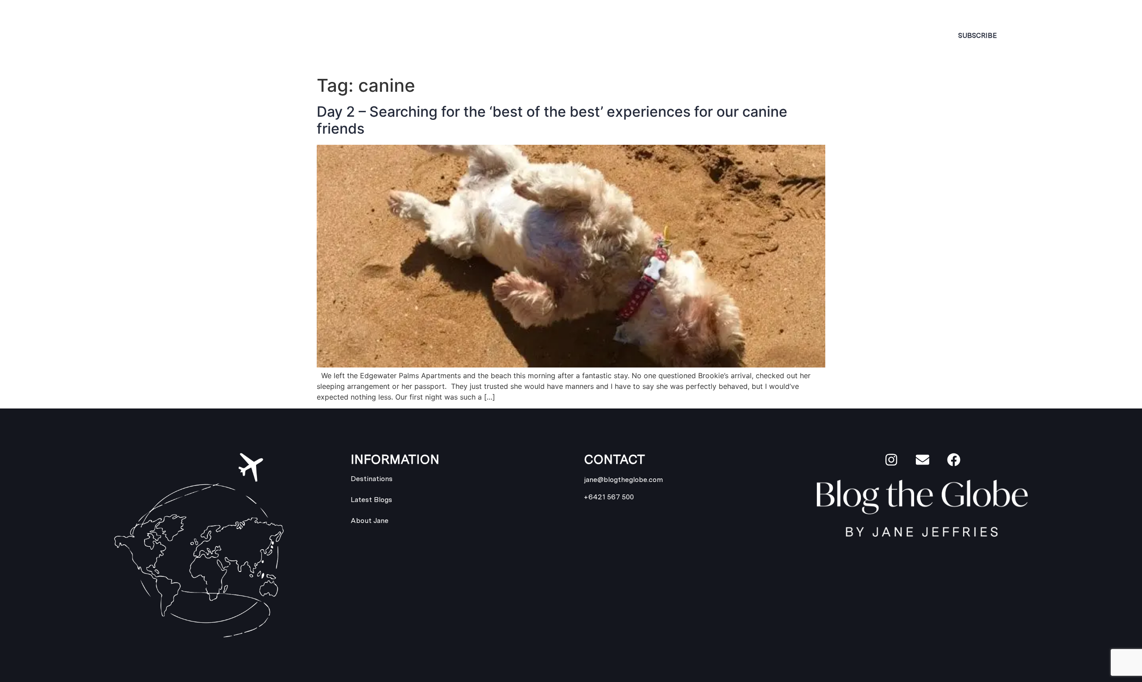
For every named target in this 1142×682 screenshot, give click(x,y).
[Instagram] (891, 459)
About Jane (360, 35)
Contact (816, 35)
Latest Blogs (672, 35)
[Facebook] (953, 459)
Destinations (508, 35)
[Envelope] (922, 459)
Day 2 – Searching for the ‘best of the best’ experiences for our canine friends (552, 120)
